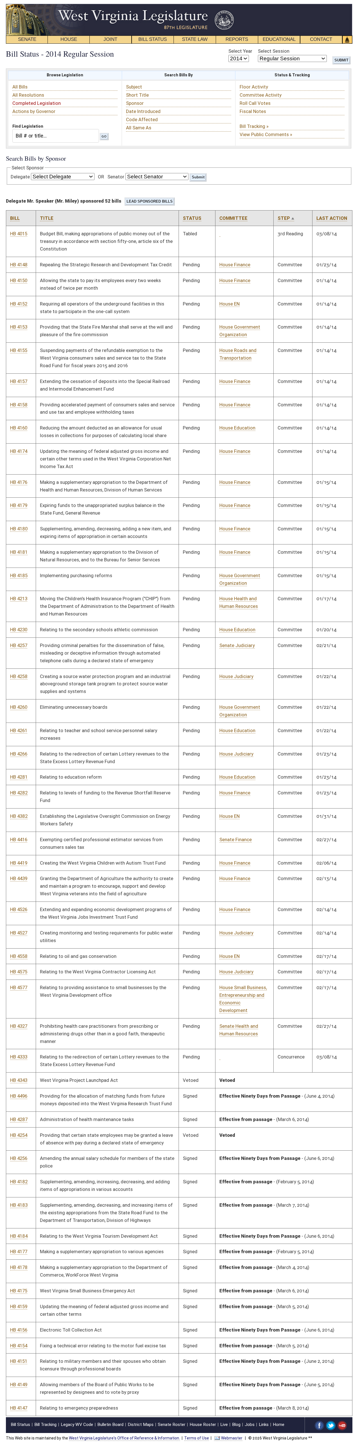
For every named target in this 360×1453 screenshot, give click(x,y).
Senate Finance (235, 839)
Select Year (240, 51)
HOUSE (68, 39)
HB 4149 (18, 1384)
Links (264, 1424)
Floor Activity (254, 87)
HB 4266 (18, 754)
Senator (115, 177)
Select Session (273, 51)
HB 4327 (18, 1026)
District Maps (141, 1424)
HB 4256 (18, 1158)
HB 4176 (18, 482)
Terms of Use (196, 1438)
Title (46, 218)
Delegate (20, 177)
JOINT (110, 39)
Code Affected (142, 119)
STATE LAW (195, 39)
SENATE (27, 39)
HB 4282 (19, 793)
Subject (134, 87)
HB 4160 (18, 428)
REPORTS (237, 39)
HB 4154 (18, 1345)
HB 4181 (19, 552)
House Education (237, 428)
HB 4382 (19, 816)
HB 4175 (18, 1290)
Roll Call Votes (255, 103)
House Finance (234, 264)
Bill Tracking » (254, 126)
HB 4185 (19, 575)
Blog (236, 1424)
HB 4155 (18, 350)
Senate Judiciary (237, 645)
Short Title (137, 95)
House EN (229, 304)
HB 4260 (18, 707)
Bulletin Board (110, 1424)
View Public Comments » (266, 134)
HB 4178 (19, 1267)
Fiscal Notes (253, 111)
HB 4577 (18, 987)
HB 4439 (18, 878)
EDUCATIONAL (279, 39)
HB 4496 (18, 1096)
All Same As (138, 127)
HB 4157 (18, 381)
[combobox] (56, 135)
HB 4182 (19, 1181)
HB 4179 (18, 505)
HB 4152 (18, 304)
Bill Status (20, 1424)
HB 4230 (18, 629)
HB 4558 (19, 956)
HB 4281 (19, 777)
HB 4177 (18, 1251)
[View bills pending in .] (219, 234)
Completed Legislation (36, 103)
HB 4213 (18, 598)
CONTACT (321, 39)
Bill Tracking (45, 1424)
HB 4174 (18, 451)
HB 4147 (18, 1408)
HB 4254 (18, 1135)
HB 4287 (19, 1119)
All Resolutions (28, 95)
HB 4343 (18, 1080)
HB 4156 (18, 1330)
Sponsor (135, 103)
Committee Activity (261, 95)
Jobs (250, 1424)
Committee (233, 218)
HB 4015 (18, 233)
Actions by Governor (33, 111)
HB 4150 (18, 280)
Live (224, 1424)
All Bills (20, 87)
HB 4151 (18, 1361)
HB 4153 (18, 327)
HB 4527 (18, 933)
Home (278, 1424)
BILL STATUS (152, 39)
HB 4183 (19, 1205)
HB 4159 (18, 1306)
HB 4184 (19, 1236)
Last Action (331, 218)
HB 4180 (19, 528)
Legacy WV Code (77, 1424)
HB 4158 (19, 404)
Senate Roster (171, 1424)
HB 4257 (18, 645)
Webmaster (231, 1438)
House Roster (203, 1424)
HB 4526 (18, 909)
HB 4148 (19, 264)
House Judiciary (236, 676)
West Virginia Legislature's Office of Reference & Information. (124, 1438)
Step (284, 218)
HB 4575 (18, 971)
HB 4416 (18, 839)
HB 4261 (18, 730)
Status (192, 218)
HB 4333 (18, 1057)
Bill (15, 218)
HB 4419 (18, 863)
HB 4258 (19, 676)
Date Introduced (143, 111)
